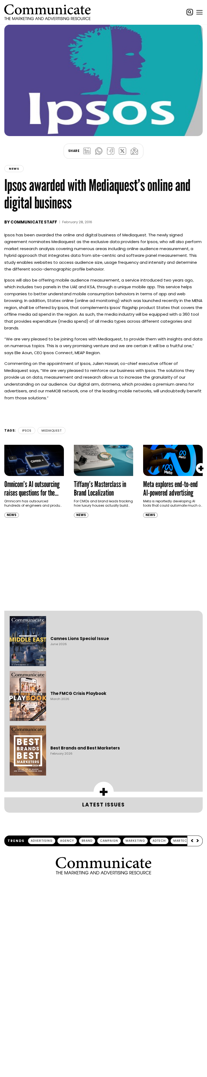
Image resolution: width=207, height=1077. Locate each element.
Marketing (135, 840)
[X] (122, 151)
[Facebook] (110, 151)
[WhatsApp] (98, 151)
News (14, 168)
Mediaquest (51, 430)
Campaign (109, 840)
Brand (87, 840)
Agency (67, 840)
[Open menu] (199, 12)
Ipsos (27, 430)
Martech (181, 840)
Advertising (42, 840)
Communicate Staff (34, 222)
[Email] (134, 151)
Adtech (159, 840)
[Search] (190, 12)
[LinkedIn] (86, 151)
